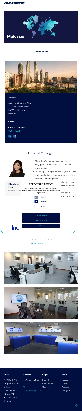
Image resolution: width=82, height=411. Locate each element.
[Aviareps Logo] (14, 3)
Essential (43, 197)
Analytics (44, 202)
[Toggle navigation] (75, 2)
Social (43, 206)
